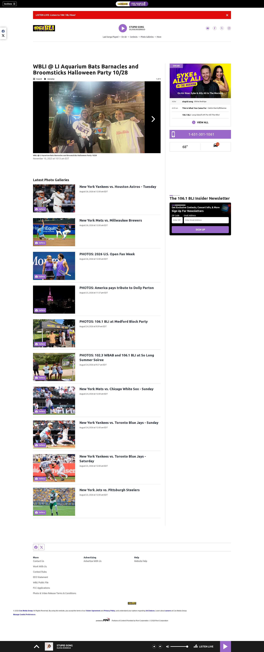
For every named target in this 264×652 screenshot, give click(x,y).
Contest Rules (40, 572)
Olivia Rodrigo (137, 29)
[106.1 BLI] (132, 4)
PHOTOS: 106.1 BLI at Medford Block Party (113, 321)
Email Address (190, 215)
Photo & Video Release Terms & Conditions (54, 593)
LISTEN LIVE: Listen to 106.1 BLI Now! (55, 15)
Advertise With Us (92, 561)
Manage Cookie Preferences (24, 615)
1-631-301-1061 (201, 134)
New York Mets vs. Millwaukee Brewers (110, 220)
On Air (124, 37)
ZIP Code (175, 215)
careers (168, 611)
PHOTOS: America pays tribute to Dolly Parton (116, 288)
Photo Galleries (147, 37)
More (159, 37)
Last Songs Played (110, 37)
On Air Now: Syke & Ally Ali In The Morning (200, 93)
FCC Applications (41, 588)
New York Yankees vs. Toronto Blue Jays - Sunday (118, 423)
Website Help (140, 561)
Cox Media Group (26, 611)
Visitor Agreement (93, 611)
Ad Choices (150, 611)
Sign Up (200, 229)
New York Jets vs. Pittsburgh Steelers (109, 490)
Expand (39, 79)
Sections (8, 4)
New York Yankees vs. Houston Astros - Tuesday (117, 187)
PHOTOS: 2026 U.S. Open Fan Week (107, 254)
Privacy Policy (109, 611)
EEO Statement (40, 577)
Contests (134, 37)
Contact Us (38, 561)
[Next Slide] (152, 119)
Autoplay (50, 79)
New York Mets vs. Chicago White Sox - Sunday (116, 389)
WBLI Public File (40, 582)
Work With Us (40, 566)
